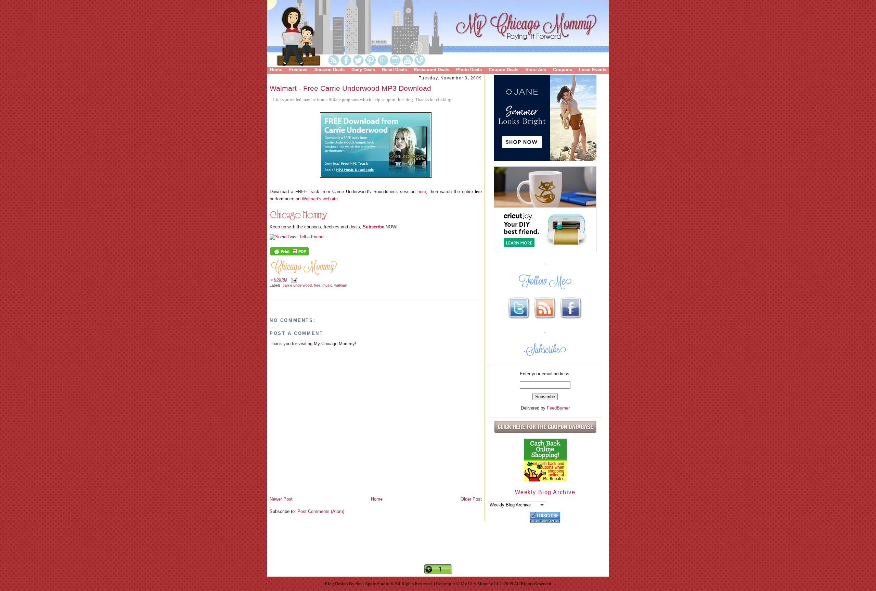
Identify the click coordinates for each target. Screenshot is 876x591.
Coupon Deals (503, 69)
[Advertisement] (438, 551)
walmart (340, 285)
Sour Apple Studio (373, 583)
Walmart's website (320, 198)
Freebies (298, 69)
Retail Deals (394, 69)
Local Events (592, 69)
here (421, 191)
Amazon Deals (329, 69)
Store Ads (535, 69)
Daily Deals (363, 69)
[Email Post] (293, 280)
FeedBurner (558, 408)
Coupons (562, 69)
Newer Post (281, 499)
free (317, 285)
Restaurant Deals (431, 69)
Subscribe (373, 226)
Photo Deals (469, 69)
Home (276, 69)
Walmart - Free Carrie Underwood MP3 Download (350, 88)
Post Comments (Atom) (320, 511)
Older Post (471, 499)
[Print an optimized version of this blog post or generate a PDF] (289, 255)
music (327, 285)
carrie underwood (297, 285)
